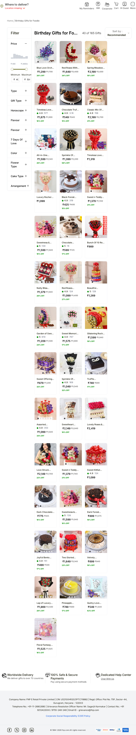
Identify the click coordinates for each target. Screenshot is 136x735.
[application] (19, 54)
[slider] (12, 69)
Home (11, 20)
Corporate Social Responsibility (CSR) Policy (68, 716)
